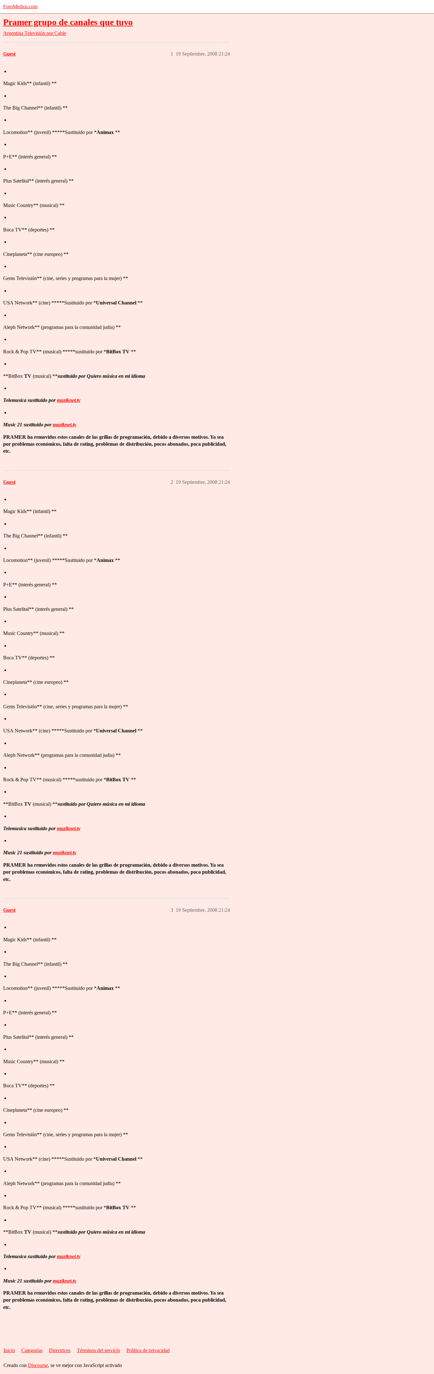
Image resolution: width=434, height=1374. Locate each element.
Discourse (38, 1365)
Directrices (60, 1350)
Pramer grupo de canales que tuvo (68, 22)
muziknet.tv (68, 400)
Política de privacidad (148, 1350)
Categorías (32, 1350)
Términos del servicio (98, 1350)
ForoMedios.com (20, 6)
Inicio (9, 1350)
